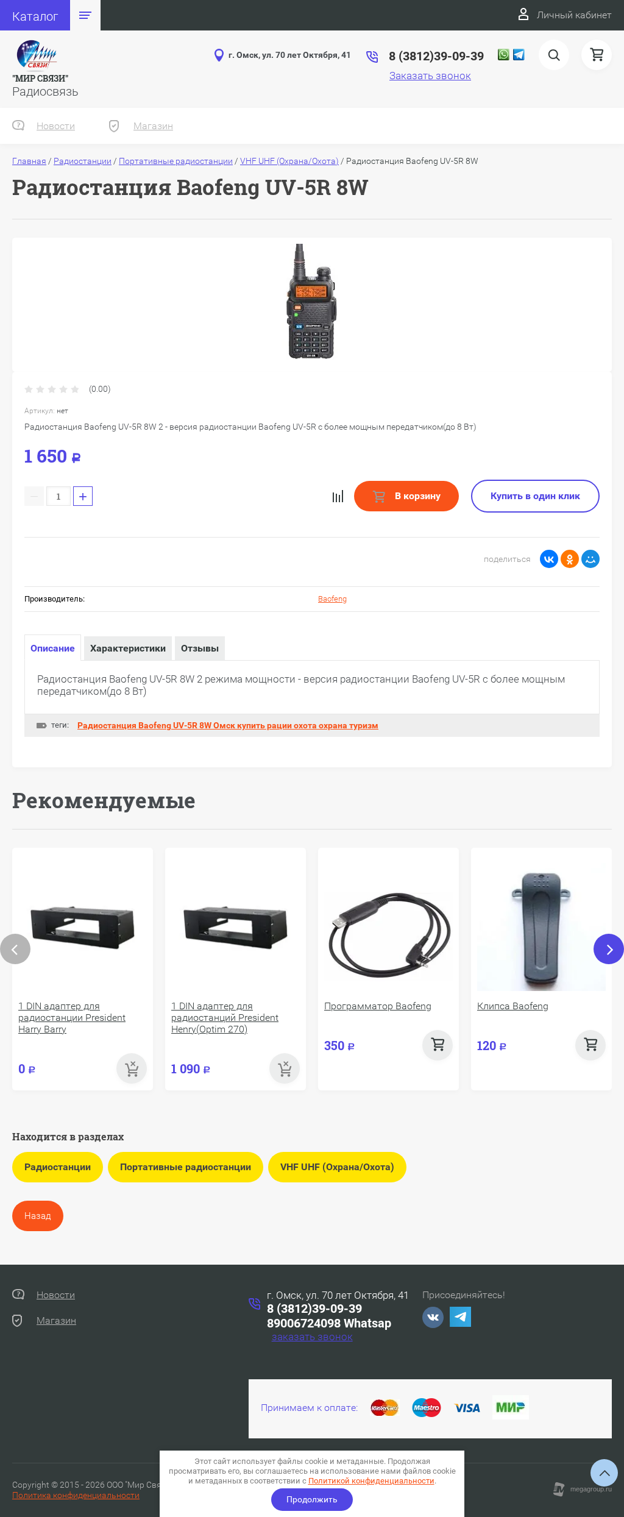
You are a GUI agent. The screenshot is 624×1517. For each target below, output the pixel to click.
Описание (52, 648)
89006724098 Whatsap (329, 1323)
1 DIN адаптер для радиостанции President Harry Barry (72, 1017)
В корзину (416, 496)
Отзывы (200, 648)
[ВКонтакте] (549, 559)
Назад (37, 1215)
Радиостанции (83, 161)
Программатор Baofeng (377, 1006)
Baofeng (332, 598)
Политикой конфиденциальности (371, 1480)
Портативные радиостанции (176, 161)
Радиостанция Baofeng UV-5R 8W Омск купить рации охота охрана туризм (227, 725)
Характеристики (128, 648)
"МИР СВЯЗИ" (40, 78)
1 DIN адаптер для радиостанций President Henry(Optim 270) (224, 1017)
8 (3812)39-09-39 (314, 1308)
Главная (29, 161)
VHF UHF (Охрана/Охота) (289, 161)
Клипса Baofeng (512, 1006)
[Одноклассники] (570, 559)
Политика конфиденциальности (76, 1495)
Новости (56, 126)
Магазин (153, 126)
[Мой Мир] (590, 559)
